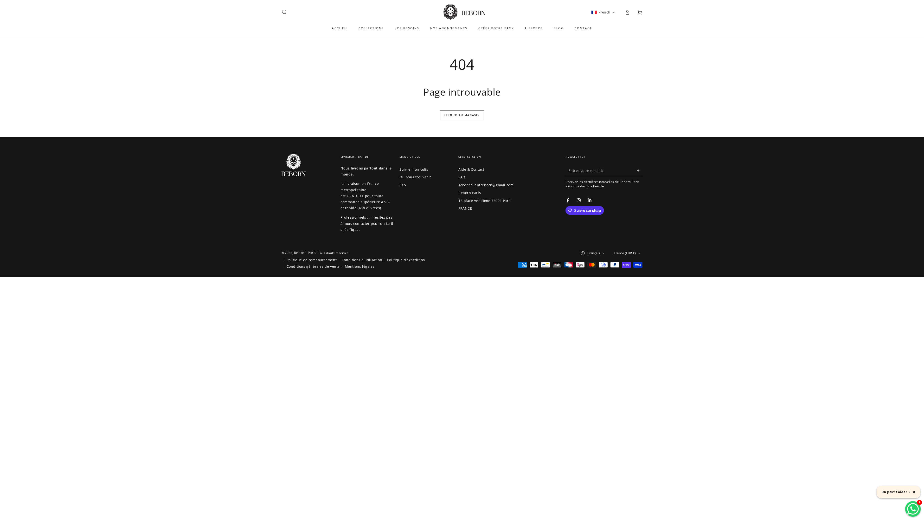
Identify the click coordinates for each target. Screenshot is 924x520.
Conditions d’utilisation (362, 260)
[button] (284, 12)
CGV (402, 185)
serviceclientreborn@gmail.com (485, 185)
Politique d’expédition (406, 260)
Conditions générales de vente (313, 266)
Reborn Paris (469, 192)
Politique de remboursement (312, 260)
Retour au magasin (462, 115)
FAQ (461, 177)
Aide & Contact (471, 169)
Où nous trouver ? (415, 177)
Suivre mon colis (413, 169)
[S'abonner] (639, 170)
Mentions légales (360, 266)
